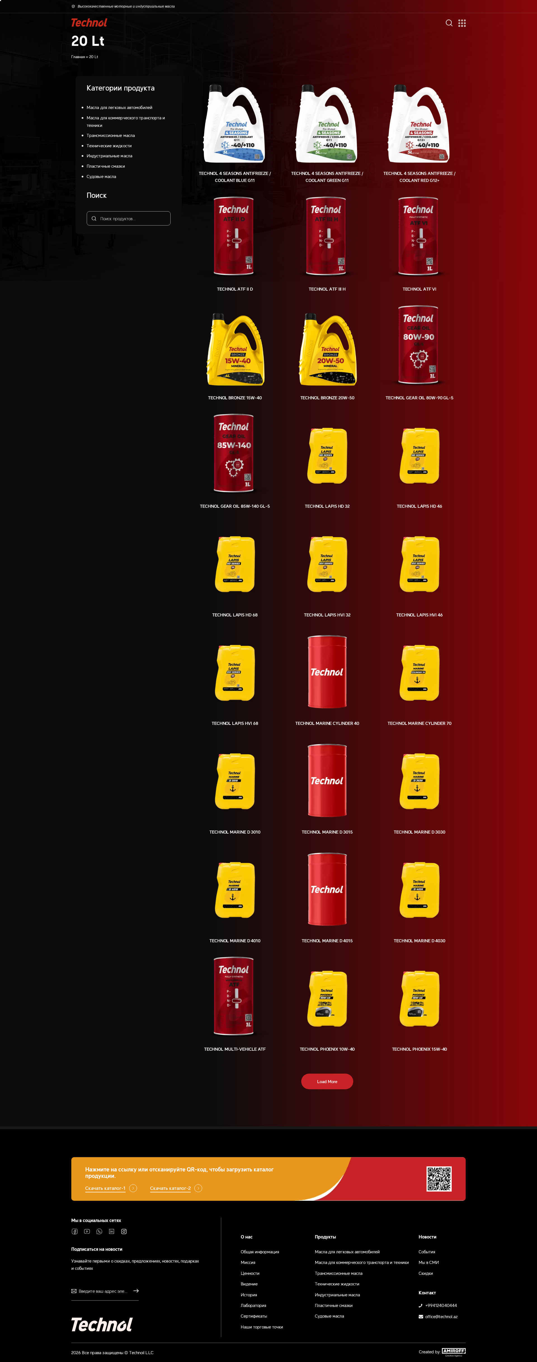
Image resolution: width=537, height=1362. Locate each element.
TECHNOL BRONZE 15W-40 (235, 397)
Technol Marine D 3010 (234, 832)
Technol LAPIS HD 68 (234, 614)
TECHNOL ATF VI (420, 289)
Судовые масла (101, 176)
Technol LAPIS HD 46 (419, 506)
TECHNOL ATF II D (235, 289)
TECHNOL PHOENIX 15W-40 (419, 1049)
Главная (78, 56)
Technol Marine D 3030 (419, 832)
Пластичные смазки (106, 166)
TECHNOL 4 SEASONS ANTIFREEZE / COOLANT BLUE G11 (235, 176)
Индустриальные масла (109, 155)
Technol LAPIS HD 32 (327, 506)
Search (93, 218)
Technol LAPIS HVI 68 (235, 723)
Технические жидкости (109, 145)
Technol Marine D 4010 (234, 940)
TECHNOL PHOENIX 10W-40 (327, 1049)
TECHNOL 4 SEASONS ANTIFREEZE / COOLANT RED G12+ (419, 176)
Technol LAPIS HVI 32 (327, 614)
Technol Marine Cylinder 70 (419, 723)
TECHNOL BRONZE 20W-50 (327, 397)
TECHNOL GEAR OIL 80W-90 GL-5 (419, 397)
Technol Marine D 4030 (419, 940)
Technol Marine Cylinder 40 (327, 723)
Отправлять (134, 1291)
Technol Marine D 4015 (327, 940)
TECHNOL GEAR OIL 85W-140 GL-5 (235, 506)
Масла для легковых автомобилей (119, 107)
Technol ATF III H (327, 289)
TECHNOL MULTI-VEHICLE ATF (235, 1049)
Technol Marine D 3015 (327, 832)
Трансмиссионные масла (111, 135)
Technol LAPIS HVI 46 (419, 614)
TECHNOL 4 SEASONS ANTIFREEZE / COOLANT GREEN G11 (327, 176)
